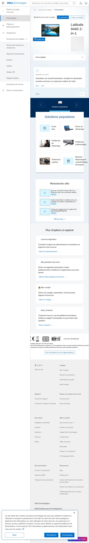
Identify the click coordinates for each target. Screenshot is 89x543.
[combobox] (53, 3)
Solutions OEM (40, 475)
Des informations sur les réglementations (60, 352)
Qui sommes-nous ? (67, 422)
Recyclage (63, 446)
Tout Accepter (67, 535)
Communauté (64, 399)
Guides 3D (40, 39)
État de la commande (67, 375)
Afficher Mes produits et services (51, 277)
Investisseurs (64, 437)
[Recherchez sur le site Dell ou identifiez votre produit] (74, 3)
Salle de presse (65, 442)
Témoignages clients (67, 456)
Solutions (38, 432)
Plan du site (39, 369)
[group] (59, 79)
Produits (37, 427)
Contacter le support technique (45, 403)
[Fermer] (74, 512)
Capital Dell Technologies (68, 432)
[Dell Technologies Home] (17, 3)
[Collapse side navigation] (27, 540)
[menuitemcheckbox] (15, 39)
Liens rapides (40, 57)
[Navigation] (3, 3)
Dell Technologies (42, 503)
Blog (61, 470)
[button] (80, 3)
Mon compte (64, 370)
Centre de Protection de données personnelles (71, 481)
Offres (37, 442)
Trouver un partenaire (42, 470)
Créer (42, 86)
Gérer (37, 86)
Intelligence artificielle (42, 422)
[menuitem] (15, 11)
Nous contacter (44, 325)
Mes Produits (64, 384)
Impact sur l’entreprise (67, 451)
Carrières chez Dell (66, 427)
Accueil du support (45, 10)
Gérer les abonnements (48, 251)
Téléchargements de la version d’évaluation (70, 493)
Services (38, 437)
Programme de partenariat (44, 480)
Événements (64, 475)
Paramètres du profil (67, 380)
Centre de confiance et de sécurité (72, 487)
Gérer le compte (45, 300)
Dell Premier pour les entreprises (48, 509)
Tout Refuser (51, 535)
